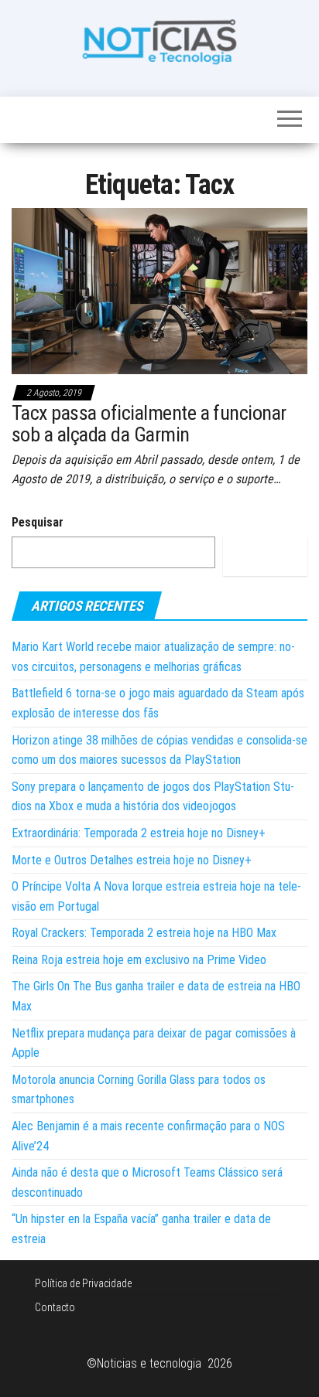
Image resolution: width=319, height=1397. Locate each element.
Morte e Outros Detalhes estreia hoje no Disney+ (132, 860)
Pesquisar (37, 522)
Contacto (55, 1307)
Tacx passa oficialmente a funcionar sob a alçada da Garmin (149, 424)
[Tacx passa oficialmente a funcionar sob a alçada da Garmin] (159, 290)
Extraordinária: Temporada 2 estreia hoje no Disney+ (139, 833)
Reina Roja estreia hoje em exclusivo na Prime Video (139, 959)
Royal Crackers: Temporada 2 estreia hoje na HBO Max (144, 932)
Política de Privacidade (83, 1283)
